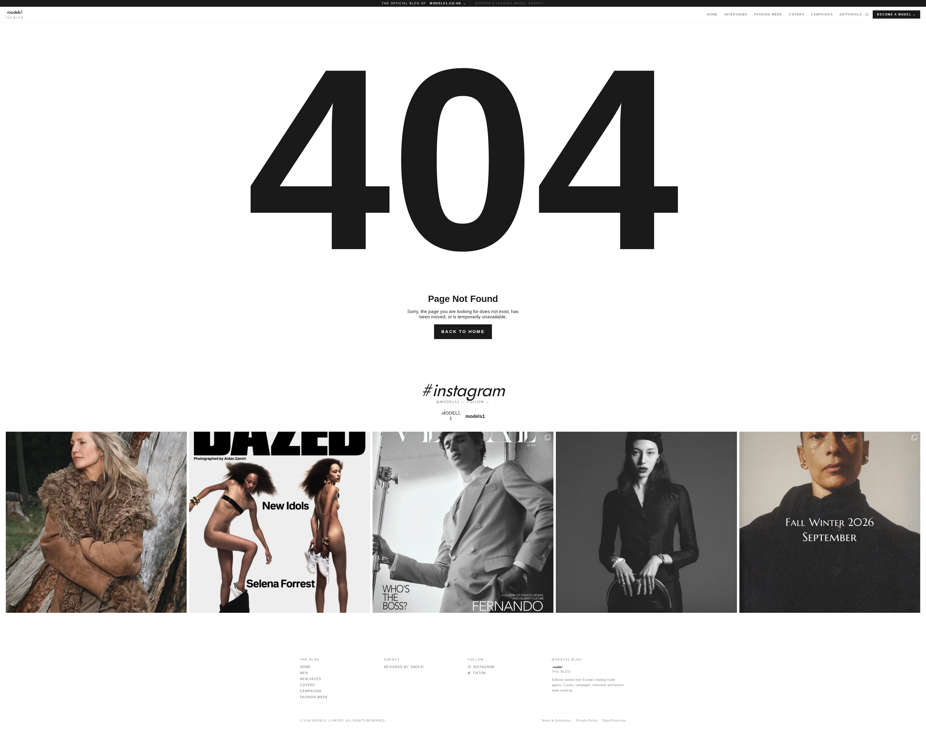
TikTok (479, 673)
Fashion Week (314, 697)
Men (304, 673)
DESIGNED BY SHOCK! (404, 667)
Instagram (484, 667)
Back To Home (463, 331)
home (712, 14)
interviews (736, 14)
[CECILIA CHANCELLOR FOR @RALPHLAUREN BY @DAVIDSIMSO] (96, 522)
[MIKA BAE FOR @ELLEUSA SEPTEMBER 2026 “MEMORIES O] (646, 522)
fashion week (768, 14)
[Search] (867, 14)
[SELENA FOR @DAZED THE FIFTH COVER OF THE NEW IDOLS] (279, 522)
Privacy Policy (586, 720)
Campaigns (822, 14)
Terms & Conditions (556, 720)
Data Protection (614, 720)
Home (305, 667)
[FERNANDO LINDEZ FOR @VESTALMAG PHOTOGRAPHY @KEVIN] (463, 522)
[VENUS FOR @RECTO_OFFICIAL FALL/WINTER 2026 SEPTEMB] (829, 522)
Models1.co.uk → (448, 3)
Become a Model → (896, 14)
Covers (796, 14)
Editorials (851, 14)
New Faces (310, 679)
